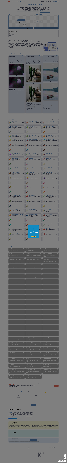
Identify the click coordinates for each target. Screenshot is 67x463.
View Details (33, 236)
